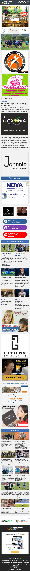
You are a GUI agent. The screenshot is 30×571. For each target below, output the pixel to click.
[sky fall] (6, 30)
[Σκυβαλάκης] (17, 30)
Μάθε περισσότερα (15, 569)
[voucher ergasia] (7, 521)
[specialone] (17, 521)
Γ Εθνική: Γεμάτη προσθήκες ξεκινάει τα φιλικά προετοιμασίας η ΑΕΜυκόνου (22, 259)
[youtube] (22, 2)
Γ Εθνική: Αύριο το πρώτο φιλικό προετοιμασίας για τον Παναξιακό (7, 283)
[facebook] (19, 2)
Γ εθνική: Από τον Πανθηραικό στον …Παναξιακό (6, 303)
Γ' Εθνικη (4, 101)
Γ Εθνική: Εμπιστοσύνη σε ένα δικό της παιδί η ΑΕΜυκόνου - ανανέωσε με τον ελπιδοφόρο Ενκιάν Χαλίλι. (22, 283)
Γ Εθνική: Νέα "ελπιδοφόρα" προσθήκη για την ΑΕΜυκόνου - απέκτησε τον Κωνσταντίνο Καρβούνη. (22, 305)
